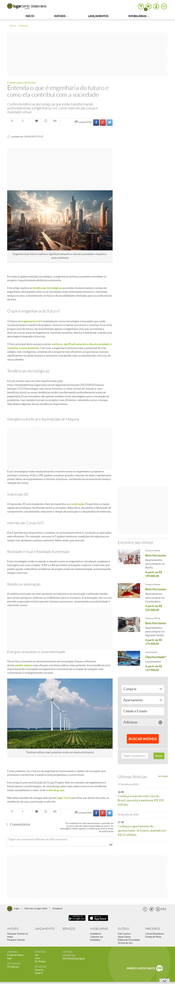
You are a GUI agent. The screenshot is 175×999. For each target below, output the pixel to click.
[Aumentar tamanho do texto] (12, 121)
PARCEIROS (152, 928)
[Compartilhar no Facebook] (96, 122)
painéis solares (23, 665)
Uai (36, 955)
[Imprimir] (37, 121)
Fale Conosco (124, 933)
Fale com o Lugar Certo (35, 908)
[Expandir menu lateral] (164, 6)
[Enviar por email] (55, 121)
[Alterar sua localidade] (141, 6)
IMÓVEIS (12, 928)
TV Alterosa (13, 967)
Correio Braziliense (154, 933)
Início (30, 16)
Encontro (39, 970)
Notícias (23, 25)
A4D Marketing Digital (73, 958)
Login (16, 908)
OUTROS (123, 928)
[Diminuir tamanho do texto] (23, 121)
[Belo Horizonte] (129, 557)
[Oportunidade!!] (129, 659)
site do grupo (56, 790)
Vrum (37, 958)
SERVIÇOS (68, 928)
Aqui (9, 958)
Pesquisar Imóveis (16, 940)
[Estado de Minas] (38, 6)
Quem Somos (124, 937)
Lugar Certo (18, 6)
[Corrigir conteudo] (46, 121)
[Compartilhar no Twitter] (109, 122)
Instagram (57, 908)
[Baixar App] (77, 921)
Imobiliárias (137, 16)
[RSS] (161, 910)
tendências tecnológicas (47, 287)
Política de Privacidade (129, 940)
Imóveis (60, 16)
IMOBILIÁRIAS (99, 928)
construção (77, 503)
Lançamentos (98, 16)
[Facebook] (145, 910)
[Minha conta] (156, 6)
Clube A (39, 973)
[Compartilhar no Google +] (103, 122)
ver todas (163, 776)
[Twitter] (151, 910)
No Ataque (40, 961)
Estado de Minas (153, 937)
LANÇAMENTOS (45, 928)
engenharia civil (31, 321)
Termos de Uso (125, 943)
